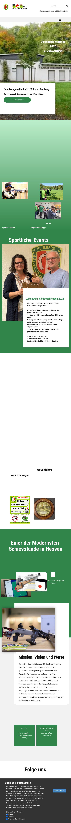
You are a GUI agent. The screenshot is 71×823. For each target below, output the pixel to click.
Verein (48, 223)
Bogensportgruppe (38, 227)
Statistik (11, 817)
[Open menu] (60, 19)
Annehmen (58, 791)
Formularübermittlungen (16, 819)
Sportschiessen (8, 227)
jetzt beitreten (17, 100)
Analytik (10, 814)
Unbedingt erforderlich (16, 812)
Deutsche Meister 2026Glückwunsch (53, 46)
